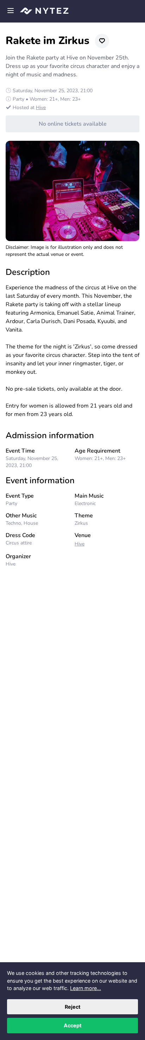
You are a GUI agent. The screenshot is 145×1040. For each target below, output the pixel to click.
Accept (73, 1025)
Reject (73, 1007)
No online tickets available (73, 124)
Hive (41, 107)
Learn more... (85, 988)
